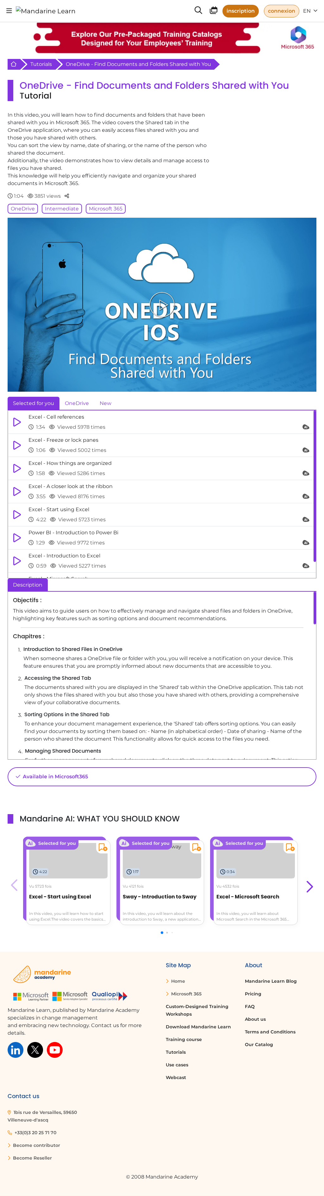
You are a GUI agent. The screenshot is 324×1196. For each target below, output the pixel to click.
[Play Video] (162, 304)
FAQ (250, 1006)
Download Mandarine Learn (198, 1027)
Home (177, 981)
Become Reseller (32, 1158)
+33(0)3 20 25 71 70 (34, 1132)
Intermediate (62, 209)
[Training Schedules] (213, 11)
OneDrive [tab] (77, 403)
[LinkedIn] (15, 1049)
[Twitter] (35, 1049)
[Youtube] (55, 1049)
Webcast (176, 1077)
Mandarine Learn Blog (271, 981)
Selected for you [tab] (33, 403)
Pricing (253, 994)
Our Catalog (259, 1044)
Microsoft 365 (105, 209)
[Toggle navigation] (9, 11)
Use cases (177, 1065)
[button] (309, 885)
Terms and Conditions (270, 1032)
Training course (184, 1039)
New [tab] (105, 403)
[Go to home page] (46, 11)
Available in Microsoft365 (55, 777)
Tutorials (41, 64)
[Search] (198, 11)
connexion (281, 11)
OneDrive (23, 209)
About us (255, 1019)
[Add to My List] (101, 848)
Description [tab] (27, 585)
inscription (241, 11)
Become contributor (36, 1145)
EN (307, 11)
